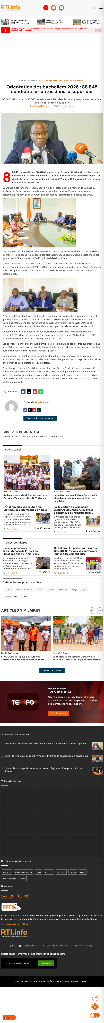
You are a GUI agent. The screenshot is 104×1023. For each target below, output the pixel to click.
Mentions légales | (8, 946)
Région (84, 590)
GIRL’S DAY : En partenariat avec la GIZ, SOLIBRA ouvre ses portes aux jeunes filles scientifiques (75, 551)
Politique (74, 590)
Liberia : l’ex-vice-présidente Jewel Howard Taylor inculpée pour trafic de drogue (43, 770)
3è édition (7, 622)
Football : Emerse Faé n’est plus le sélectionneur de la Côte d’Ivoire (20, 23)
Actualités (8, 590)
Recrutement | (49, 946)
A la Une (57, 622)
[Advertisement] (52, 55)
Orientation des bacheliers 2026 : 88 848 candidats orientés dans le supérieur (45, 743)
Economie (50, 590)
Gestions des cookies (83, 946)
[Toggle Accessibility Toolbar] (95, 1007)
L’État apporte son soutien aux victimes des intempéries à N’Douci (26, 508)
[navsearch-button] (94, 8)
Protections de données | (32, 946)
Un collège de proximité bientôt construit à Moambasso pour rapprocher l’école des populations (76, 498)
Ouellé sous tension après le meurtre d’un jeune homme (54, 22)
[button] (96, 30)
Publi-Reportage (11, 596)
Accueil (22, 80)
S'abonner (46, 963)
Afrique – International (24, 590)
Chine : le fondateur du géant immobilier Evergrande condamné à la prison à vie (46, 755)
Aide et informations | (64, 946)
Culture (39, 590)
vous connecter (23, 436)
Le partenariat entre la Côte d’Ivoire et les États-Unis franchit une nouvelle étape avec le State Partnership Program (91, 24)
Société (31, 80)
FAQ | (19, 946)
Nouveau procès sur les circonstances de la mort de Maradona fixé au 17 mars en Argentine (20, 551)
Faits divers (62, 590)
